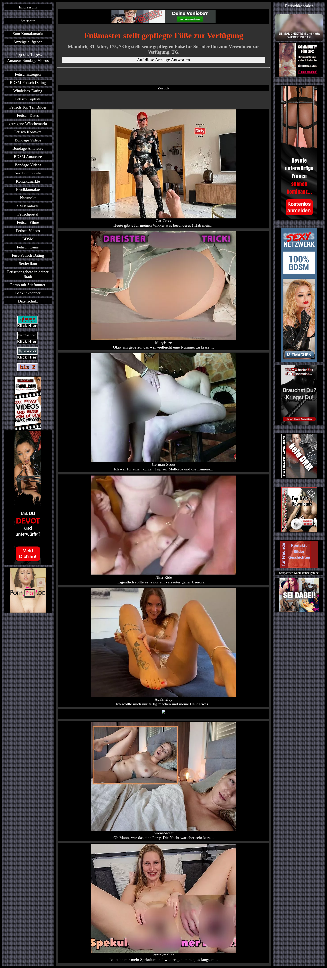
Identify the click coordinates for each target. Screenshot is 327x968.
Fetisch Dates (28, 115)
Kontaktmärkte (28, 181)
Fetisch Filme (28, 222)
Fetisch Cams (28, 247)
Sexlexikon (28, 263)
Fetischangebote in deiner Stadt (27, 274)
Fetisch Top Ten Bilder (27, 107)
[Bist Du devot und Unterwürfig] (28, 497)
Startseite (27, 21)
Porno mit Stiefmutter (27, 284)
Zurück (163, 88)
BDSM (28, 239)
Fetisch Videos (28, 230)
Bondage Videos (28, 140)
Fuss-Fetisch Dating (28, 255)
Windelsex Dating (27, 91)
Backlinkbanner (27, 293)
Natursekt (28, 198)
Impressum (28, 7)
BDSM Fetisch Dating (28, 82)
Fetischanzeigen (28, 74)
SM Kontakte (28, 206)
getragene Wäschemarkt (27, 123)
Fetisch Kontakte (28, 132)
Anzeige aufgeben (27, 42)
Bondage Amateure (27, 148)
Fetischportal (27, 214)
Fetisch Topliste (28, 99)
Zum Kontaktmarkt (27, 33)
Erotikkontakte (28, 189)
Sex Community (28, 173)
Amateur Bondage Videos (28, 60)
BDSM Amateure (28, 156)
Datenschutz (28, 301)
